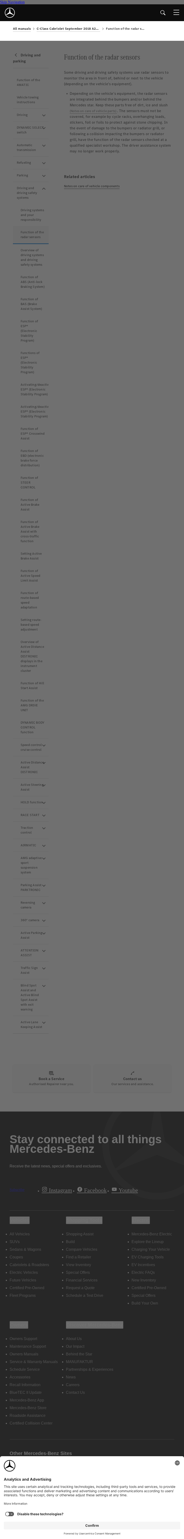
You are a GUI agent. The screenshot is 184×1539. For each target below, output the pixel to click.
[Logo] (10, 13)
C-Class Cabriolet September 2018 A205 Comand (68, 28)
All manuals (22, 28)
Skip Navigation (12, 2)
